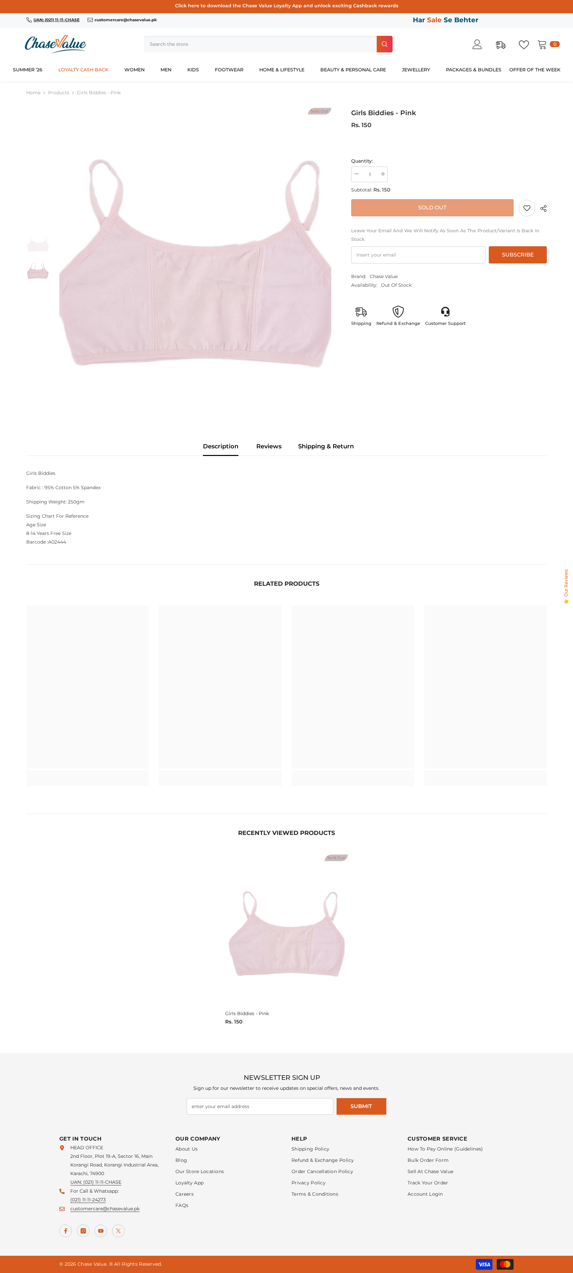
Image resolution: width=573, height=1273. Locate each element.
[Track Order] (504, 44)
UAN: (76, 1182)
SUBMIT (361, 1106)
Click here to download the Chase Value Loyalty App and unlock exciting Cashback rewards (286, 6)
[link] (527, 208)
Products (58, 93)
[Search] (268, 44)
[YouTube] (101, 1231)
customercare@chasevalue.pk (105, 1209)
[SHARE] (541, 208)
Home (33, 93)
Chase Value (384, 276)
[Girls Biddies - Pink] (286, 931)
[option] (195, 257)
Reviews (269, 446)
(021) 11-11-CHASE (102, 1182)
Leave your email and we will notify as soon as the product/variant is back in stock (445, 235)
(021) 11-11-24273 (88, 1200)
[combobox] (259, 44)
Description (220, 446)
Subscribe (518, 255)
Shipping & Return (326, 446)
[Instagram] (83, 1231)
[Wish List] (527, 44)
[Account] (481, 44)
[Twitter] (118, 1231)
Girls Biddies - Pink (247, 1013)
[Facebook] (65, 1231)
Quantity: (362, 161)
